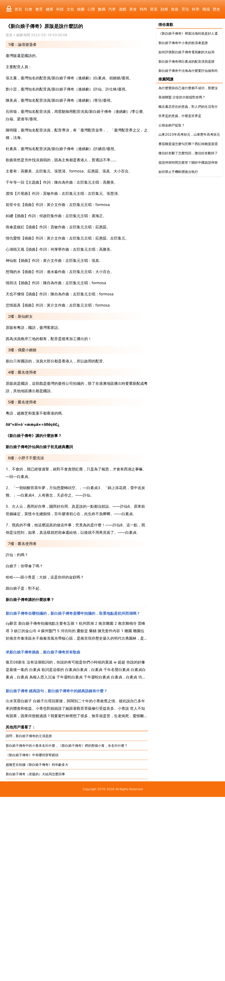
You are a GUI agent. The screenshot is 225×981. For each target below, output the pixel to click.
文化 (70, 9)
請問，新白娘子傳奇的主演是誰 (29, 736)
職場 (206, 9)
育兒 (185, 9)
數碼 (101, 9)
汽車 (112, 9)
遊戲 (122, 9)
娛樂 (81, 9)
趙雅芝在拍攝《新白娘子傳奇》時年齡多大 (37, 765)
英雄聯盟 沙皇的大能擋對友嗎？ (181, 97)
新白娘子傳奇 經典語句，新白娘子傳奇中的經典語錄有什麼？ (56, 691)
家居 (154, 9)
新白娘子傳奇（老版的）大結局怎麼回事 (35, 774)
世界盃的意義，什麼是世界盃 (179, 116)
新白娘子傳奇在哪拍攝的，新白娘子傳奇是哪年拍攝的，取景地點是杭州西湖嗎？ (73, 613)
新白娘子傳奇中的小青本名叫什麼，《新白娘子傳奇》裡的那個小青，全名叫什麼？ (67, 745)
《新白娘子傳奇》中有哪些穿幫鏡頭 (32, 755)
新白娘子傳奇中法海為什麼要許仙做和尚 (188, 71)
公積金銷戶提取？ (171, 125)
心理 (91, 9)
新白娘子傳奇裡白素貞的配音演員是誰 (186, 61)
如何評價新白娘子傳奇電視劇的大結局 (186, 52)
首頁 (18, 9)
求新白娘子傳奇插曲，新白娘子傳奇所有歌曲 (43, 652)
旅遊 (174, 9)
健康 (49, 9)
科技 (60, 9)
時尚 (143, 9)
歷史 (216, 9)
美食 (133, 9)
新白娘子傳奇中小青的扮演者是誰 (183, 43)
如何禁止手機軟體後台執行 (178, 172)
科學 (195, 9)
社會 (28, 9)
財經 (164, 9)
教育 (39, 9)
